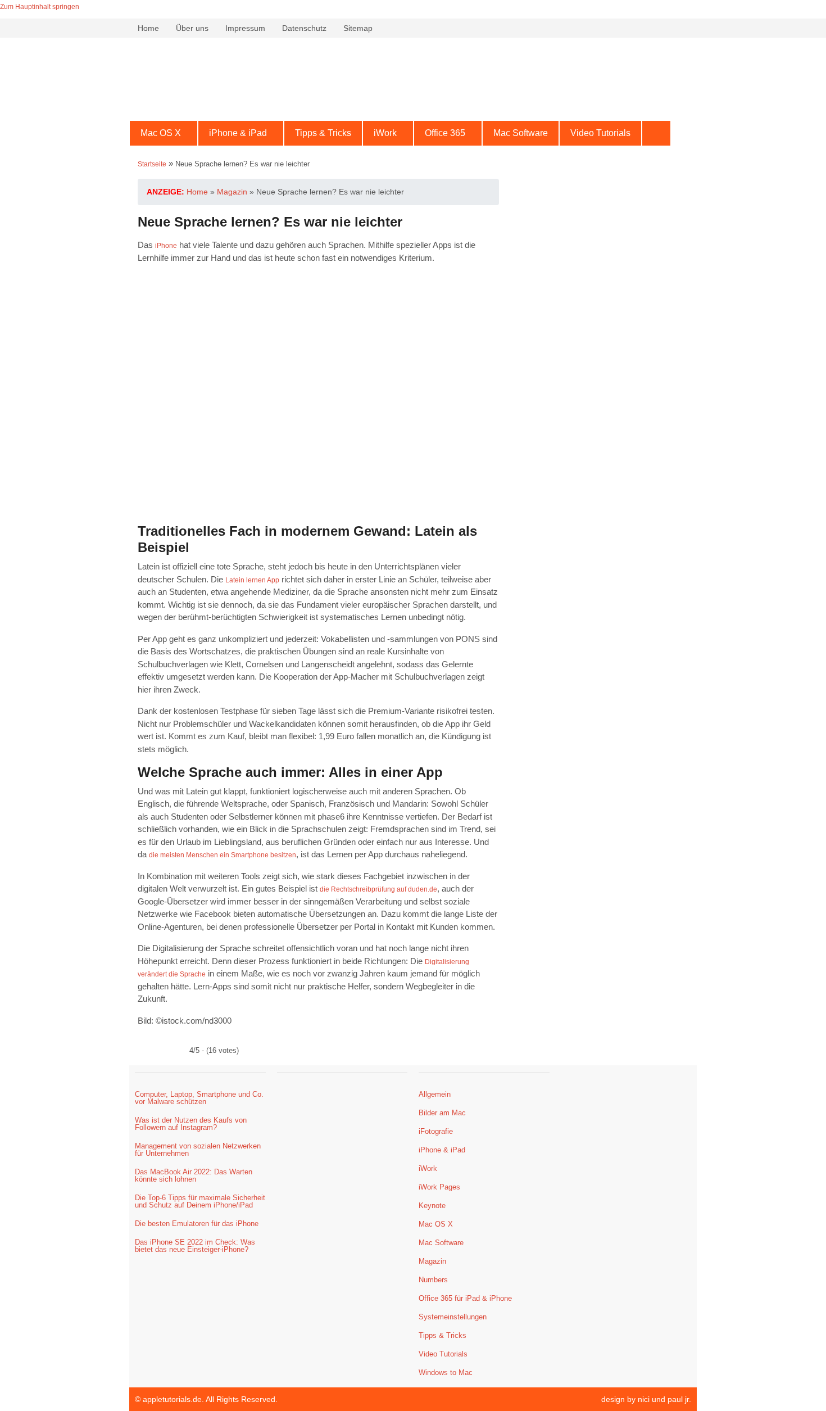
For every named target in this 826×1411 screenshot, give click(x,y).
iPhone (166, 246)
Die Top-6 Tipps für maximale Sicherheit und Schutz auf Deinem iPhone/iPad (200, 1201)
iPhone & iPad (238, 133)
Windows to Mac (446, 1372)
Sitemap (358, 28)
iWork (385, 133)
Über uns (192, 28)
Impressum (245, 28)
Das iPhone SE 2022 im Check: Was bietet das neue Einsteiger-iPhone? (195, 1246)
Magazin (432, 1261)
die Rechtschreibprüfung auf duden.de (378, 889)
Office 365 (445, 133)
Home (148, 28)
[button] (163, 133)
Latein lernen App (252, 580)
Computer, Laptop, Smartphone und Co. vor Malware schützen (199, 1098)
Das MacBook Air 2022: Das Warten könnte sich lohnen (193, 1175)
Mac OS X (160, 133)
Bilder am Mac (442, 1113)
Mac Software (520, 133)
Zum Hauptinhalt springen (39, 7)
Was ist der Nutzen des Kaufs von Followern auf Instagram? (191, 1124)
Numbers (433, 1280)
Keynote (432, 1205)
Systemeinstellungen (453, 1317)
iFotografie (436, 1131)
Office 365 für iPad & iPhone (465, 1298)
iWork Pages (439, 1187)
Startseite (152, 164)
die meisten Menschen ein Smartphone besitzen (222, 855)
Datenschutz (304, 28)
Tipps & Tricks (323, 133)
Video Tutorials (600, 133)
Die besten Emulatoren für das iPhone (196, 1223)
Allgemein (435, 1094)
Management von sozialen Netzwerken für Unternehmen (198, 1149)
